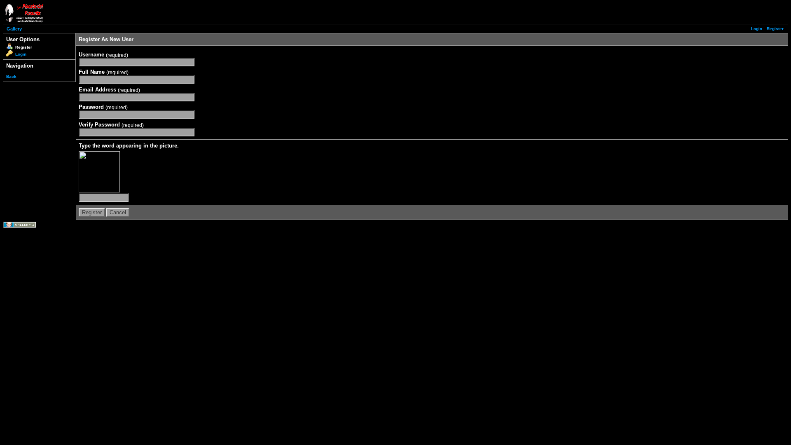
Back (11, 76)
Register (775, 28)
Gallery (14, 28)
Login (756, 28)
